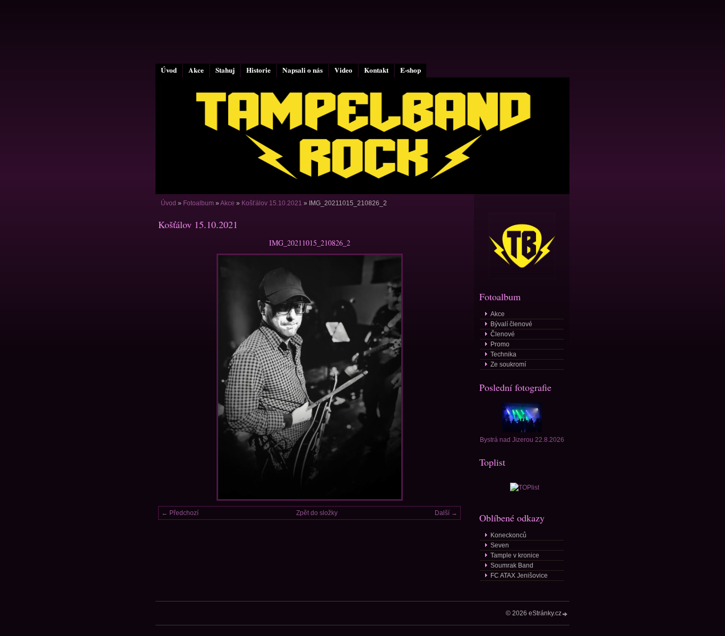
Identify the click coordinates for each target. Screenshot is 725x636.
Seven (499, 545)
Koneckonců (508, 535)
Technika (503, 354)
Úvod (169, 70)
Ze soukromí (508, 364)
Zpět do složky (317, 513)
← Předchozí (179, 513)
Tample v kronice (514, 555)
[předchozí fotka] (175, 377)
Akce (196, 70)
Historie (258, 70)
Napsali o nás (302, 70)
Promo (500, 344)
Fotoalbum (198, 203)
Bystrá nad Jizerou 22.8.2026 (522, 439)
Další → (446, 513)
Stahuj (225, 70)
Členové (502, 334)
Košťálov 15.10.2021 (271, 203)
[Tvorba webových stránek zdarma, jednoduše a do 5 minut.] (565, 614)
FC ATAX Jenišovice (519, 575)
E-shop (410, 70)
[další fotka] (443, 377)
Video (343, 70)
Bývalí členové (511, 324)
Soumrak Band (511, 565)
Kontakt (376, 70)
